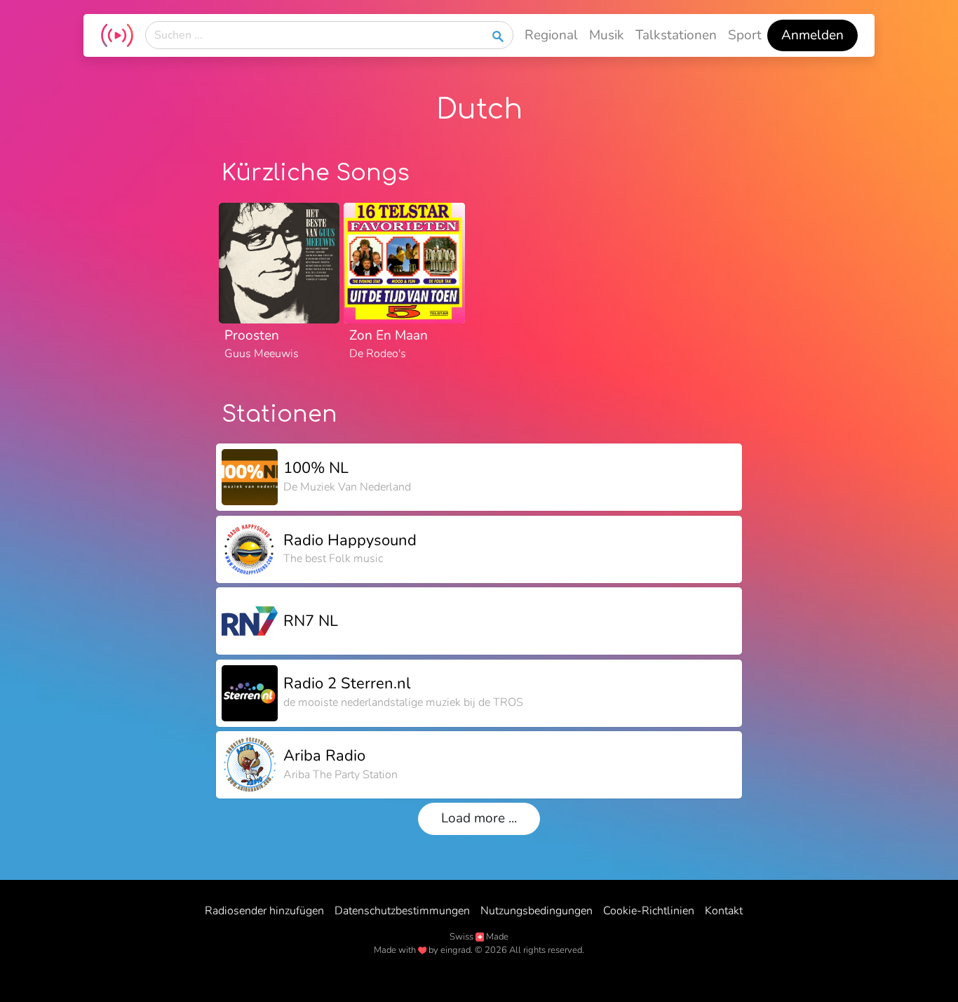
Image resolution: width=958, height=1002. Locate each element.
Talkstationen (676, 35)
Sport (745, 35)
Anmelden (812, 35)
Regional (551, 35)
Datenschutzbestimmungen (402, 910)
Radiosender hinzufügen (264, 910)
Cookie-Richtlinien (648, 910)
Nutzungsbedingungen (536, 910)
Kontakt (724, 910)
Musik (606, 35)
